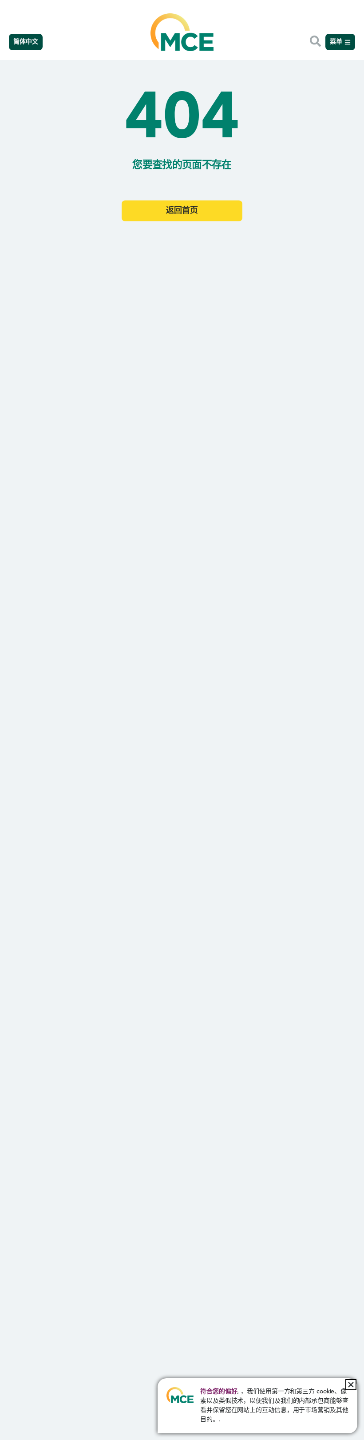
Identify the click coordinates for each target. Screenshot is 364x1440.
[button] (351, 1384)
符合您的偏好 (218, 1391)
